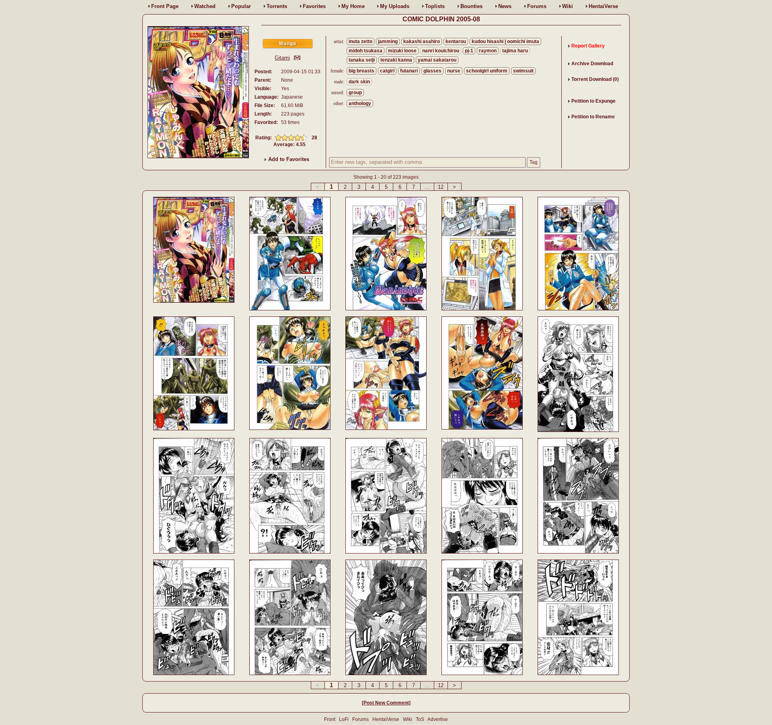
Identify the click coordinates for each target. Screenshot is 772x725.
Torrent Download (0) (595, 79)
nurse (453, 71)
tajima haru (515, 51)
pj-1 (469, 51)
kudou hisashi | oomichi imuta (505, 41)
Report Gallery (588, 46)
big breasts (361, 71)
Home (353, 6)
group (355, 92)
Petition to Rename (593, 117)
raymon (488, 51)
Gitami (282, 58)
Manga (287, 43)
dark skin (359, 82)
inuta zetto (360, 41)
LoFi (344, 719)
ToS (420, 719)
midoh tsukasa (365, 51)
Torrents (277, 6)
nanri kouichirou (440, 51)
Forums (536, 6)
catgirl (387, 71)
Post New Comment (386, 703)
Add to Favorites (288, 159)
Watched (205, 6)
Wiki (567, 6)
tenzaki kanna (396, 60)
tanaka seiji (362, 60)
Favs (314, 6)
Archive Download (592, 63)
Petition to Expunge (593, 101)
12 (440, 187)
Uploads (394, 6)
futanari (409, 71)
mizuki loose (402, 51)
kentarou (456, 41)
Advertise (437, 719)
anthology (360, 103)
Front (165, 6)
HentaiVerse (603, 6)
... (427, 187)
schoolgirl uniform (486, 71)
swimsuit (523, 71)
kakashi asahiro (421, 41)
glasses (432, 71)
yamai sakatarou (437, 60)
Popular (241, 6)
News (504, 6)
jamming (388, 41)
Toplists (435, 6)
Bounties (471, 6)
